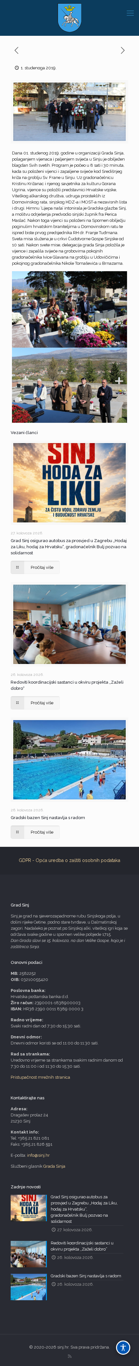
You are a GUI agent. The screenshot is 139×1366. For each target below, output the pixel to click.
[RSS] (69, 1356)
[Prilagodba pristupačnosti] (123, 1348)
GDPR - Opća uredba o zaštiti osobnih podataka (69, 860)
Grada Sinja (54, 1166)
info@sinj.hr (38, 1155)
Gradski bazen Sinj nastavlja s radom (48, 817)
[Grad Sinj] (69, 17)
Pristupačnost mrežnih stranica (40, 1077)
